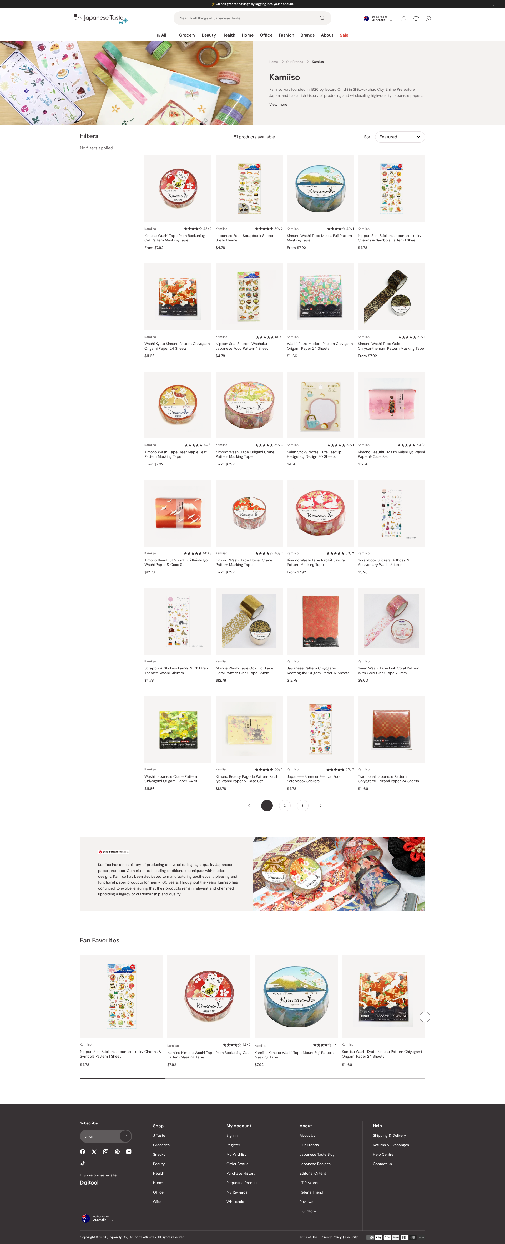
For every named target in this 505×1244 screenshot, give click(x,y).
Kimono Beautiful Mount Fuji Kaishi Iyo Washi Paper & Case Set (176, 562)
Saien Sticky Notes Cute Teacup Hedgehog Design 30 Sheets (314, 454)
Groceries (161, 1145)
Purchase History (240, 1173)
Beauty (209, 35)
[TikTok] (82, 1163)
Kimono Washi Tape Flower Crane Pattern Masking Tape (244, 562)
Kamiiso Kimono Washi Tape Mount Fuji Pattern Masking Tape (294, 1055)
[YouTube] (129, 1151)
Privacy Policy (331, 1237)
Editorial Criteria (313, 1173)
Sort (368, 137)
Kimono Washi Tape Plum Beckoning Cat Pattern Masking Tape (174, 238)
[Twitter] (94, 1151)
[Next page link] (320, 805)
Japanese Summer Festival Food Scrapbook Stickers (314, 779)
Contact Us (382, 1163)
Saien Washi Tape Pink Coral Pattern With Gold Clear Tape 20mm (388, 670)
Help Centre (383, 1154)
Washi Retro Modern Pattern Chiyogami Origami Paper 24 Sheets (320, 346)
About (327, 35)
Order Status (237, 1163)
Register (233, 1145)
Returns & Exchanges (391, 1145)
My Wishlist (236, 1154)
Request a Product (242, 1182)
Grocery (187, 35)
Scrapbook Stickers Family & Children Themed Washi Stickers (176, 670)
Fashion (286, 35)
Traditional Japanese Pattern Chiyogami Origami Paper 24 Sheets (388, 779)
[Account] (404, 19)
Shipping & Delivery (389, 1135)
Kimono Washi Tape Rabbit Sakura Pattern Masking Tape (316, 562)
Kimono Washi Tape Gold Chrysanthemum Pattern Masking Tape (391, 346)
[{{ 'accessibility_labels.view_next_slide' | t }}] (425, 1017)
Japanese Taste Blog (317, 1154)
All (163, 35)
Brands (308, 35)
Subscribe (125, 1136)
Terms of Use (307, 1237)
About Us (307, 1135)
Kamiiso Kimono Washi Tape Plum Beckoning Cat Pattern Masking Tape (208, 1055)
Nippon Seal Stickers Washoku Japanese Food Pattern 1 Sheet (242, 346)
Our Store (308, 1211)
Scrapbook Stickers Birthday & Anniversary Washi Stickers (384, 562)
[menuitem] (161, 35)
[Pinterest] (117, 1151)
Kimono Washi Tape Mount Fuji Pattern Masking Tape (319, 238)
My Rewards (237, 1192)
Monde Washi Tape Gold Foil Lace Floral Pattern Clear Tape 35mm (244, 670)
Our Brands (309, 1145)
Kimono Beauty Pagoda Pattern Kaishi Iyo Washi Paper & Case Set (247, 779)
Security (351, 1237)
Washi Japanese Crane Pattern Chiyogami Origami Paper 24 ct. (171, 779)
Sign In (232, 1135)
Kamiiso (150, 229)
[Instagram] (105, 1151)
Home (248, 35)
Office (266, 35)
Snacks (159, 1154)
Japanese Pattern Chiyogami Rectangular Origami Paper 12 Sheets (318, 670)
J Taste (159, 1135)
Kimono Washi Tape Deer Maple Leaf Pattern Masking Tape (175, 454)
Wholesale (235, 1201)
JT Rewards (309, 1182)
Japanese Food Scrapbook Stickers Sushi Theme (245, 238)
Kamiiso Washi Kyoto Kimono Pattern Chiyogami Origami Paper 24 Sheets (382, 1054)
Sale (344, 35)
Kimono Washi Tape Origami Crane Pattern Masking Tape (245, 454)
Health (228, 35)
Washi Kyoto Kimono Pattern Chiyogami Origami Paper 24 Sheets (177, 346)
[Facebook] (82, 1151)
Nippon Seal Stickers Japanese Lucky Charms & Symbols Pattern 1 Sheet (389, 238)
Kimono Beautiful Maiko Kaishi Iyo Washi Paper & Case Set (391, 454)
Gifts (157, 1201)
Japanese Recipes (315, 1163)
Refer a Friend (311, 1192)
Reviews (306, 1201)
